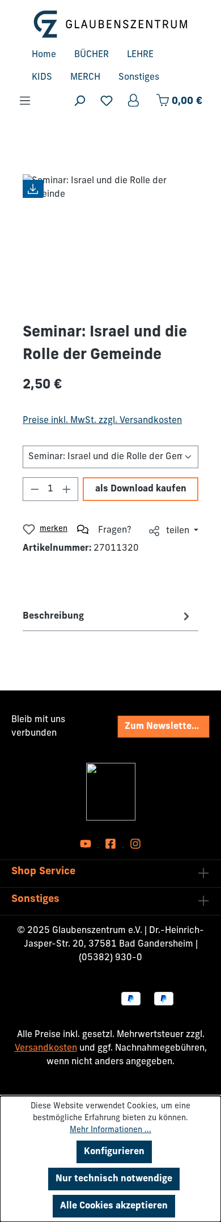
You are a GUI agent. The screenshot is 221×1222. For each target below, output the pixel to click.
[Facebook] (111, 844)
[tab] (108, 616)
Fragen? (114, 530)
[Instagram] (135, 844)
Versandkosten (46, 1048)
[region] (110, 238)
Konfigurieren (114, 1151)
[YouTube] (86, 844)
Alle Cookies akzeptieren (114, 1206)
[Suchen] (79, 101)
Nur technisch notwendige (114, 1179)
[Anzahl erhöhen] (67, 489)
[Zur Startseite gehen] (110, 24)
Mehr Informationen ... (110, 1130)
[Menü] (25, 101)
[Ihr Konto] (134, 101)
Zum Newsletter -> (165, 726)
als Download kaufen (140, 489)
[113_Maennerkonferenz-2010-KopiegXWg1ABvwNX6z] (110, 237)
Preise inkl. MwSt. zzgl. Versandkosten (102, 420)
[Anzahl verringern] (34, 489)
